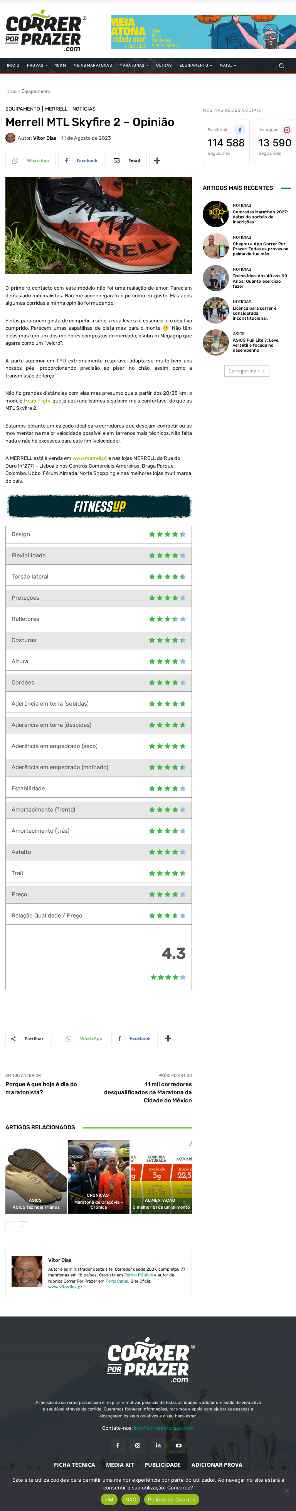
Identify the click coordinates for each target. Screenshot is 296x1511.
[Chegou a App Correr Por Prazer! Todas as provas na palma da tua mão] (216, 246)
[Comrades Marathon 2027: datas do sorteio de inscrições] (216, 214)
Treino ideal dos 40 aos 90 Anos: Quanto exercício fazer (260, 280)
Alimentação (160, 1200)
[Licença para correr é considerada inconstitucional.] (216, 310)
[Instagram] (137, 1445)
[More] (157, 160)
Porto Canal (117, 1281)
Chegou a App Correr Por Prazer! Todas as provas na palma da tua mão (260, 249)
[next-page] (22, 1226)
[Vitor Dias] (11, 138)
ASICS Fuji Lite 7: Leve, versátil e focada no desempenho (256, 345)
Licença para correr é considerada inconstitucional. (254, 313)
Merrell (56, 108)
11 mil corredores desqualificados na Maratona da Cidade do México (148, 1092)
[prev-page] (10, 1226)
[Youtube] (178, 1445)
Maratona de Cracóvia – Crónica (98, 1205)
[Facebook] (117, 1445)
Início (11, 91)
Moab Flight (37, 401)
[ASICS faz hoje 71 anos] (36, 1177)
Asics (35, 1200)
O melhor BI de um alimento (161, 1207)
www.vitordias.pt (65, 1287)
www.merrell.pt (89, 458)
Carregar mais (244, 370)
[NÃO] (286, 1490)
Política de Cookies (171, 1499)
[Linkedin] (158, 1445)
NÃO (131, 1499)
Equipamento (36, 91)
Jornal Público (138, 1275)
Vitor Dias (44, 138)
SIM (109, 1499)
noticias (84, 108)
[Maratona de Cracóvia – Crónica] (98, 1177)
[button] (281, 65)
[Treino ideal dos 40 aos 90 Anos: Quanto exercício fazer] (216, 278)
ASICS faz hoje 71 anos (36, 1207)
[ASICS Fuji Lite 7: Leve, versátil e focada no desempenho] (216, 342)
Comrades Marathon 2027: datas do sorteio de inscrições (260, 217)
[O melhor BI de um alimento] (161, 1177)
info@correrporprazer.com (164, 1428)
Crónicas (98, 1195)
